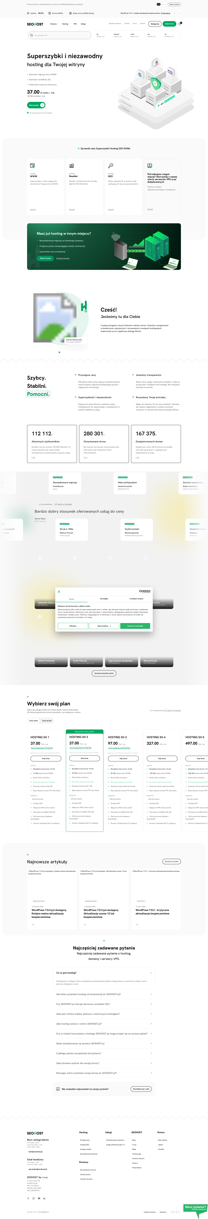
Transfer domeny (86, 1179)
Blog (134, 1140)
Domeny (53, 24)
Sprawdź (33, 209)
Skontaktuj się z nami (141, 1089)
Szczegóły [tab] (104, 599)
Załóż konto (169, 24)
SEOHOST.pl (45, 1212)
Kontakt (142, 23)
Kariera (135, 1163)
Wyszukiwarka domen (88, 1170)
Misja (134, 1149)
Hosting (65, 24)
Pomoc (135, 23)
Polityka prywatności (150, 1212)
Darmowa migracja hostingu (44, 782)
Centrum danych (138, 1158)
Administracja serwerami (115, 1140)
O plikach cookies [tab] (136, 599)
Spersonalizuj (103, 626)
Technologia (136, 1154)
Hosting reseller (85, 1149)
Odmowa (72, 626)
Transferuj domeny (63, 258)
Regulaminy (163, 1212)
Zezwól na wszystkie (135, 626)
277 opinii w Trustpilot (63, 504)
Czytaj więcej (165, 13)
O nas (33, 457)
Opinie (160, 1145)
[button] (56, 352)
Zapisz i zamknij (174, 4)
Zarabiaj (126, 23)
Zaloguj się (155, 24)
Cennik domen (85, 1174)
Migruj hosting (45, 258)
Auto (158, 4)
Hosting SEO (84, 1145)
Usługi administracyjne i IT (115, 1145)
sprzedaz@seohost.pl (38, 1169)
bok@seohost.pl (35, 1151)
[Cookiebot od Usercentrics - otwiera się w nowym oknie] (140, 591)
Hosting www (84, 1140)
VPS (75, 24)
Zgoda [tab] (71, 599)
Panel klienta (136, 1168)
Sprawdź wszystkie (172, 861)
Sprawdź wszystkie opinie (104, 673)
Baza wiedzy (162, 1140)
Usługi (83, 24)
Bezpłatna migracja (115, 23)
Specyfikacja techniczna (88, 1154)
